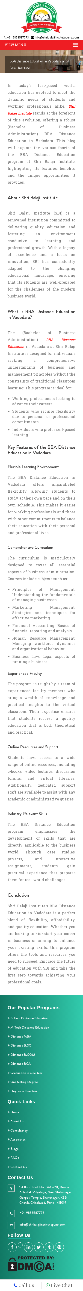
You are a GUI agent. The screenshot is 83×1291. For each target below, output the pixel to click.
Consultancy (19, 1130)
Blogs (14, 1148)
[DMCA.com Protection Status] (31, 1263)
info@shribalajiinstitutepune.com (56, 37)
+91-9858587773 (32, 1212)
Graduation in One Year (26, 1072)
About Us (17, 1121)
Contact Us (18, 1166)
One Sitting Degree (24, 1081)
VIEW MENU (15, 44)
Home (14, 1112)
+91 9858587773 (17, 37)
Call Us (25, 1285)
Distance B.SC (20, 1045)
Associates (18, 1139)
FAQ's (14, 1157)
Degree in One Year (23, 1091)
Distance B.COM (22, 1054)
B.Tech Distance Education (29, 1018)
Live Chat (61, 1285)
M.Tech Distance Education (29, 1027)
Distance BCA (20, 1063)
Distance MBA (20, 1036)
